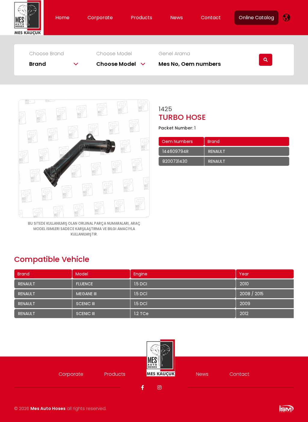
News (176, 17)
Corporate (100, 17)
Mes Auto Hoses (48, 408)
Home (62, 17)
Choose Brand (46, 53)
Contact (211, 17)
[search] (265, 60)
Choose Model (114, 53)
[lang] (286, 17)
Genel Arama (174, 53)
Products (141, 17)
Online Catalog (256, 17)
